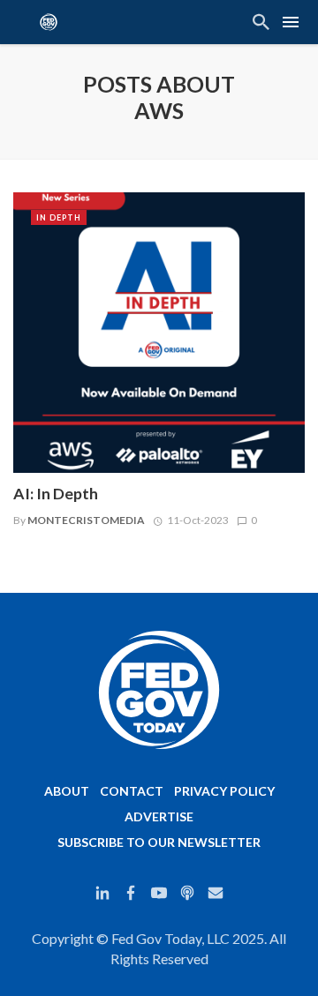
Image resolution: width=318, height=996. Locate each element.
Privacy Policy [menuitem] (224, 790)
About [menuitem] (66, 790)
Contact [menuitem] (131, 790)
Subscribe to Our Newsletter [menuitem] (159, 842)
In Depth (58, 217)
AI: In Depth (55, 493)
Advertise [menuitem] (159, 816)
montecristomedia (86, 520)
